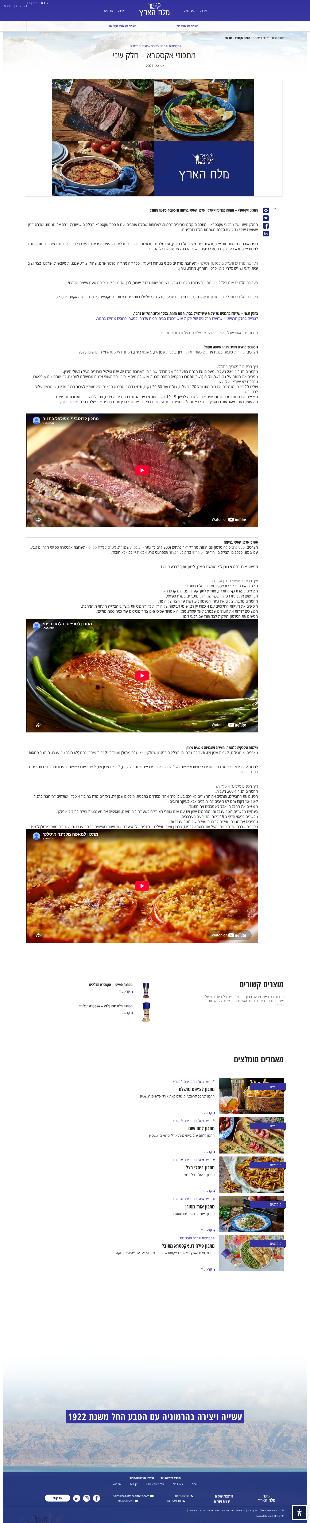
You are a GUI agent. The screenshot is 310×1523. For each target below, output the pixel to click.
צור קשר (108, 10)
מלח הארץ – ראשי (155, 1484)
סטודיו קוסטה (206, 1510)
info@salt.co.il (125, 1501)
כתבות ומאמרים (261, 38)
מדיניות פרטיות (238, 1510)
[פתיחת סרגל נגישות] (299, 1512)
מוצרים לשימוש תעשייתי (122, 26)
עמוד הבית (278, 38)
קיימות (121, 10)
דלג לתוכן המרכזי (15, 6)
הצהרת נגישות (222, 1510)
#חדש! (210, 1081)
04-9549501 (182, 1496)
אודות (203, 10)
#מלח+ (178, 1081)
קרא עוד (206, 1112)
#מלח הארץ (159, 46)
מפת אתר (193, 1510)
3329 (274, 209)
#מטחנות (175, 46)
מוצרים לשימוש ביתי (187, 26)
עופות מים (189, 10)
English (32, 3)
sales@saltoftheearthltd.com (131, 1496)
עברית (44, 3)
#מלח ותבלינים (140, 46)
